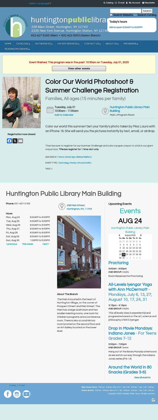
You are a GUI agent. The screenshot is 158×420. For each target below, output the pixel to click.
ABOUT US (111, 44)
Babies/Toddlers (84, 157)
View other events (79, 68)
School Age (70, 157)
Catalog (109, 3)
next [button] (45, 244)
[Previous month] (119, 235)
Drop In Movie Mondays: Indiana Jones (132, 333)
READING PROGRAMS (16, 49)
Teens (61, 157)
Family (73, 163)
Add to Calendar (63, 115)
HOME (8, 44)
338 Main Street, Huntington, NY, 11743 (79, 207)
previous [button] (12, 244)
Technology (64, 163)
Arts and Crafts (83, 163)
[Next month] (141, 235)
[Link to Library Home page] (58, 25)
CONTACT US (91, 44)
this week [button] (27, 244)
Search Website (123, 15)
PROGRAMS (130, 44)
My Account (134, 3)
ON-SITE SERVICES (67, 44)
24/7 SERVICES (43, 44)
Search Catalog (146, 15)
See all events (142, 377)
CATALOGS (22, 44)
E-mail (121, 3)
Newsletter (150, 3)
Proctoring (118, 263)
